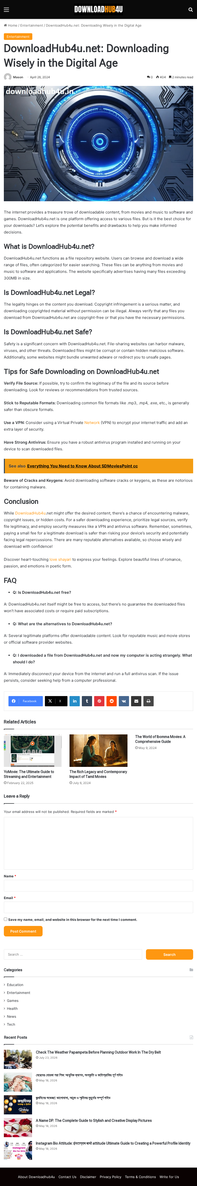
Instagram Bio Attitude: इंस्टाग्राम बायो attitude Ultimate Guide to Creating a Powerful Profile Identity (113, 1143)
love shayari (60, 559)
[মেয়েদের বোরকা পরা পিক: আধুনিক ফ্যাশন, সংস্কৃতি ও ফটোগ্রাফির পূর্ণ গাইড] (18, 1082)
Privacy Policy (110, 1177)
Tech (11, 1024)
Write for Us (169, 1177)
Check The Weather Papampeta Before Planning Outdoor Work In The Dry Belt (98, 1052)
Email (10, 898)
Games (12, 1001)
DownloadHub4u (30, 513)
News (11, 1016)
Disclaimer (88, 1177)
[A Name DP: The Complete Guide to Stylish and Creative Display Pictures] (18, 1127)
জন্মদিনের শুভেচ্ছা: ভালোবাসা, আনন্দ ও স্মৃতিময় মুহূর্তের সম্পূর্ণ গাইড (73, 1098)
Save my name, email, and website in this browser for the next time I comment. (72, 920)
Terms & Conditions (140, 1177)
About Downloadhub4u (36, 1177)
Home (12, 25)
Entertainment (31, 25)
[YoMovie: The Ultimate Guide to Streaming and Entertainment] (33, 750)
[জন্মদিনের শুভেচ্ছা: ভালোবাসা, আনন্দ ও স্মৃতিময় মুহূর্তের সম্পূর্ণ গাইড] (18, 1104)
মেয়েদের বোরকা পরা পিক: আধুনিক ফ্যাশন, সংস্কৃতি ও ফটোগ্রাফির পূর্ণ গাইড (79, 1075)
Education (15, 985)
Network (92, 422)
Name (10, 876)
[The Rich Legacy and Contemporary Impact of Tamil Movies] (98, 750)
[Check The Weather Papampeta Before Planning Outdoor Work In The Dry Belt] (18, 1059)
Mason (18, 77)
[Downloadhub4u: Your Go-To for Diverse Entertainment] (98, 9)
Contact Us (67, 1177)
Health (12, 1008)
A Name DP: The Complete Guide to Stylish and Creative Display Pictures (94, 1120)
